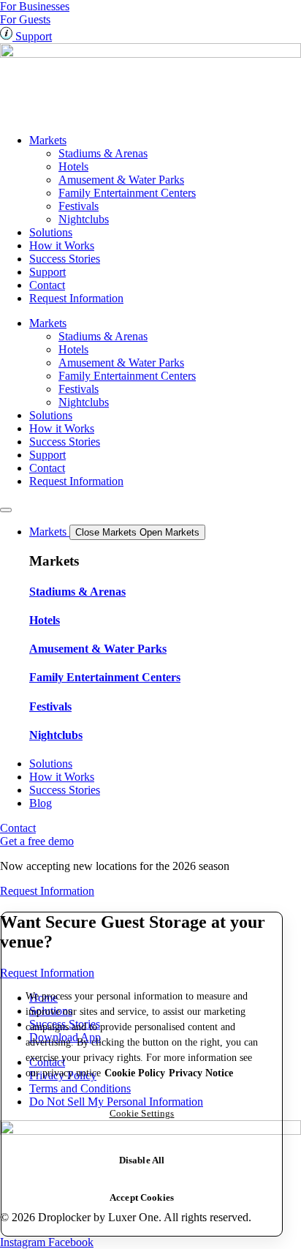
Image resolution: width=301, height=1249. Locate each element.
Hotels (73, 166)
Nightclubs (83, 219)
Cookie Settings (142, 1113)
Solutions (50, 232)
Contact (47, 285)
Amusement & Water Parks (121, 179)
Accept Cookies (142, 1197)
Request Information (76, 298)
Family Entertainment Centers (127, 193)
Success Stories (64, 258)
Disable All (141, 1160)
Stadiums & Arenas (103, 153)
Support (47, 272)
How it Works (61, 245)
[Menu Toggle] (6, 510)
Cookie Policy (134, 1073)
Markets (47, 140)
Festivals (78, 206)
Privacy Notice (201, 1073)
